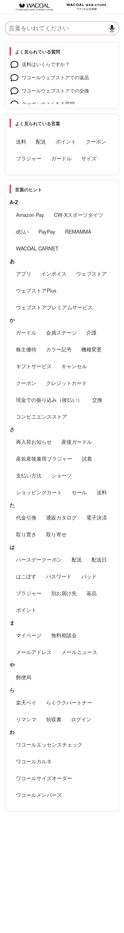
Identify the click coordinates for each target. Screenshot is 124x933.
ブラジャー (29, 158)
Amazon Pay (30, 214)
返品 (91, 593)
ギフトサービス (34, 366)
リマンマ (26, 719)
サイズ (89, 158)
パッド (89, 576)
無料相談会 (64, 635)
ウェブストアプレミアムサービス (54, 307)
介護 (91, 332)
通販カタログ (61, 517)
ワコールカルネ (34, 761)
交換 (97, 399)
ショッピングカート (39, 492)
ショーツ (61, 475)
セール (79, 492)
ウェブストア (91, 273)
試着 (87, 458)
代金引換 (26, 517)
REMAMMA (78, 231)
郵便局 (23, 677)
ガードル (61, 158)
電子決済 (96, 517)
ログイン (81, 719)
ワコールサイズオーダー (44, 778)
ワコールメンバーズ (39, 794)
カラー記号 (59, 349)
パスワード (59, 576)
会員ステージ (61, 332)
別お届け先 (64, 593)
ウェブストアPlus (36, 290)
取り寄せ (56, 534)
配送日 (99, 559)
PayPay (47, 231)
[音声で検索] (112, 28)
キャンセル (74, 366)
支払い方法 (29, 475)
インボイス (54, 273)
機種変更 (91, 349)
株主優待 (26, 349)
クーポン (96, 141)
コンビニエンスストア (41, 416)
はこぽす (26, 576)
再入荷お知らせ (34, 441)
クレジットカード (66, 382)
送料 (21, 141)
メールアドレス (34, 652)
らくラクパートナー (69, 702)
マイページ (29, 635)
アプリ (23, 273)
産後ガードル (76, 441)
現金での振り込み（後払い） (49, 399)
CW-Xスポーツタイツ (78, 214)
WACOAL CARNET (37, 248)
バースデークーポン (39, 559)
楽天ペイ (26, 702)
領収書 (53, 719)
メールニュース (79, 652)
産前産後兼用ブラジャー (44, 458)
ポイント (66, 141)
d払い (22, 231)
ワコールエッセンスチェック (49, 744)
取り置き (26, 534)
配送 (41, 141)
